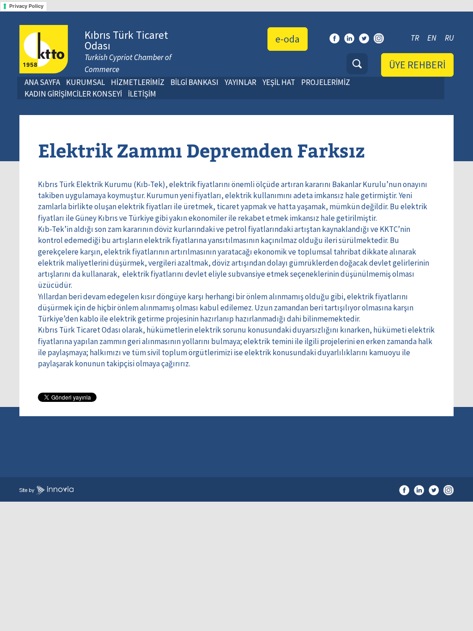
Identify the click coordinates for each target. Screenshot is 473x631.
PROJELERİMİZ (325, 82)
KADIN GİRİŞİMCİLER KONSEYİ (73, 94)
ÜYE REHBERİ (417, 64)
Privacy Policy (26, 6)
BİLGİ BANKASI (194, 82)
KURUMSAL (85, 82)
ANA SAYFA (42, 82)
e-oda (287, 38)
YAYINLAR (240, 82)
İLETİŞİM (142, 94)
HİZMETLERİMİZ (137, 82)
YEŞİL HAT (278, 82)
